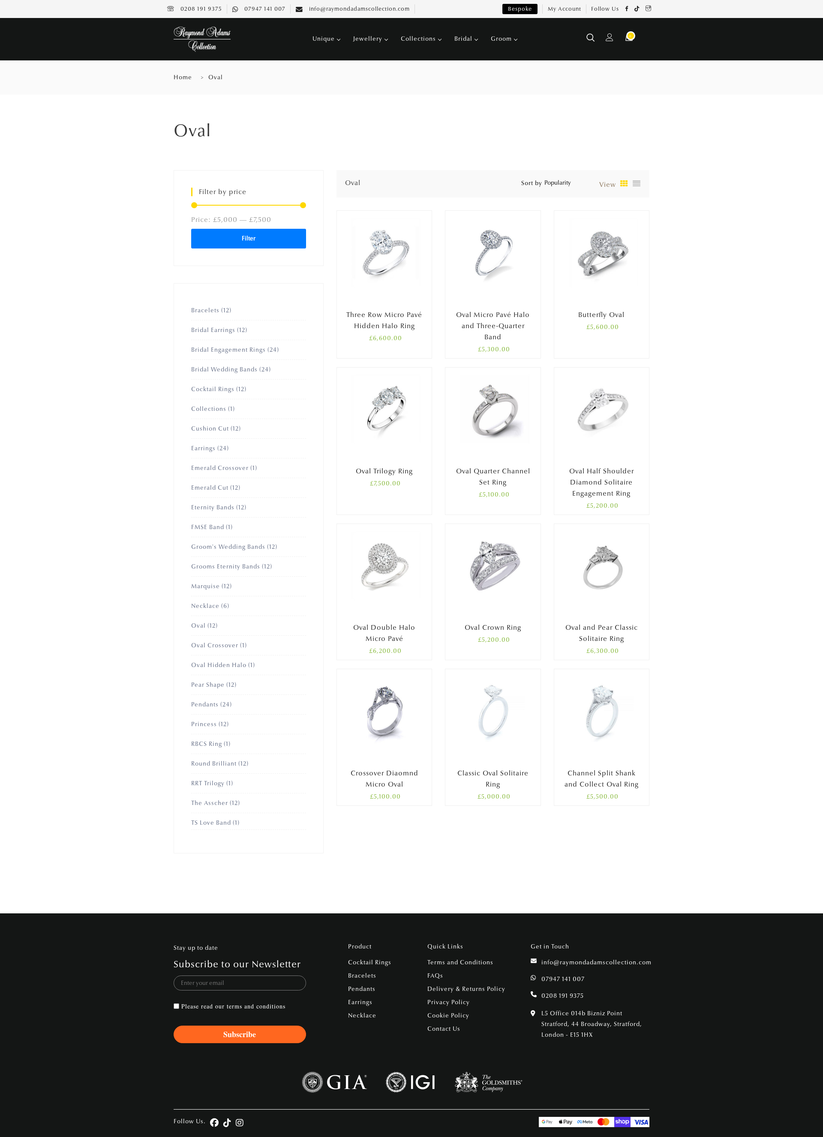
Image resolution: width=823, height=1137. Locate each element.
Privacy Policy (448, 1002)
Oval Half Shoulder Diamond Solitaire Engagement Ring (601, 482)
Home (183, 77)
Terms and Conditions (460, 962)
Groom (501, 38)
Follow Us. (190, 1121)
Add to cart (594, 312)
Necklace (362, 1015)
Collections (418, 38)
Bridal (463, 38)
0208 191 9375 (200, 9)
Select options (377, 312)
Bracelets (362, 975)
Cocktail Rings (369, 962)
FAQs (435, 975)
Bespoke (520, 9)
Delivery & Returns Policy (466, 989)
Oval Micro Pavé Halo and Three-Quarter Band (493, 326)
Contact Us (443, 1028)
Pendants (361, 989)
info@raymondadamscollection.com (358, 9)
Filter (248, 238)
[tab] (624, 184)
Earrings (360, 1002)
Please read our (233, 1006)
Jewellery (367, 38)
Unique (323, 38)
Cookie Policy (448, 1015)
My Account (564, 9)
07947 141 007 (264, 9)
